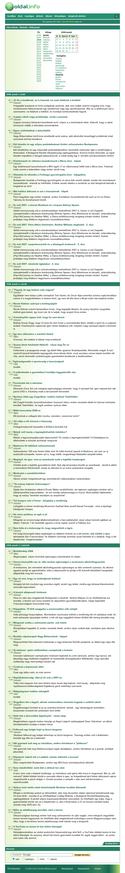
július (45, 49)
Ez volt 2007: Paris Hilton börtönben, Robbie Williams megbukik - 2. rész (53, 224)
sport (58, 84)
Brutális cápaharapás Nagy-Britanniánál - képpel (40, 636)
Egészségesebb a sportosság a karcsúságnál (38, 361)
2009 (39, 42)
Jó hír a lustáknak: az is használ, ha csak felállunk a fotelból (46, 100)
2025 (39, 79)
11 (70, 42)
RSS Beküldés (13, 869)
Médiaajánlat (67, 869)
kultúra (59, 72)
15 (60, 45)
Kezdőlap (11, 16)
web (17, 859)
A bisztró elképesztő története (30, 592)
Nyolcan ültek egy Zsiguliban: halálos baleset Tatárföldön (45, 396)
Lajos (63, 22)
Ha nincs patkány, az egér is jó (30, 514)
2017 (39, 60)
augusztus (47, 51)
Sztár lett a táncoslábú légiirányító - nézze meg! (39, 716)
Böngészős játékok (77, 16)
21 (57, 48)
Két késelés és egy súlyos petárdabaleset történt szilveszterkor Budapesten (55, 144)
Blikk (16, 336)
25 (70, 48)
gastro (58, 77)
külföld (58, 63)
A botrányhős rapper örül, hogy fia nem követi (38, 317)
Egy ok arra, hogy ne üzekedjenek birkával (36, 578)
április (46, 42)
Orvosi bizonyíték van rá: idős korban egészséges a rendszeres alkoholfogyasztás (59, 562)
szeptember (48, 53)
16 (63, 45)
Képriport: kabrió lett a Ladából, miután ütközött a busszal (45, 757)
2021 (39, 69)
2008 (39, 40)
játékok (53, 859)
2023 (39, 74)
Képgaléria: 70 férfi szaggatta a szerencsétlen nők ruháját (45, 609)
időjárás (59, 88)
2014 (39, 53)
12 (73, 42)
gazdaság (60, 66)
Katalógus (29, 16)
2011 (39, 47)
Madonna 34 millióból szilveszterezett (34, 445)
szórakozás (61, 82)
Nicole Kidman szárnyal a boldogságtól (35, 303)
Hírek (20, 16)
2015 (39, 56)
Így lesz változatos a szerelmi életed (33, 334)
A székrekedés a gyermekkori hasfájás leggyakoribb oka (44, 372)
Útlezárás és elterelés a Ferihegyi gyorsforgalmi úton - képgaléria (49, 174)
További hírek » (112, 843)
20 (76, 45)
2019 (39, 65)
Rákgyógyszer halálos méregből (31, 691)
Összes (59, 59)
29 (60, 51)
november (47, 58)
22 (60, 48)
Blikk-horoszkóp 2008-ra (26, 410)
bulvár (58, 79)
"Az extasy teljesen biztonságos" (31, 484)
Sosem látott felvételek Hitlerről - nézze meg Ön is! (41, 344)
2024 (39, 76)
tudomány (60, 70)
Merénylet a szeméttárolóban (29, 473)
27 (76, 48)
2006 (39, 35)
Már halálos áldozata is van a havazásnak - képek (40, 191)
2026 (39, 81)
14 (57, 45)
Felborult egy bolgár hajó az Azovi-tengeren (37, 729)
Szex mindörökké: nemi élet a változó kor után (39, 767)
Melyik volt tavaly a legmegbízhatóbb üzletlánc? (40, 432)
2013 (39, 51)
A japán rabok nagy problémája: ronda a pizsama (40, 117)
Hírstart (97, 869)
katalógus (29, 859)
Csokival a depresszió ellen (28, 666)
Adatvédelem (84, 869)
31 (57, 39)
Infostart (17, 103)
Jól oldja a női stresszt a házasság (32, 421)
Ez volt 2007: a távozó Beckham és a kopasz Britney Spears (46, 205)
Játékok (39, 16)
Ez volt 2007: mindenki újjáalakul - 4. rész (36, 264)
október (46, 56)
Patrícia (71, 22)
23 (63, 48)
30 (63, 51)
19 (73, 45)
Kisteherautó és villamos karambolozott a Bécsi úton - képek (47, 161)
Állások (48, 16)
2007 (39, 37)
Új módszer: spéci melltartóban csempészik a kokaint (42, 650)
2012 (39, 49)
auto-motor (60, 86)
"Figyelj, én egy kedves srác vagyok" (34, 290)
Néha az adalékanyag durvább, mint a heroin (38, 810)
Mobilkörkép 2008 (23, 551)
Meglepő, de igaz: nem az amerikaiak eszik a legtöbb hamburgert (49, 459)
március (46, 40)
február (46, 37)
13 (76, 42)
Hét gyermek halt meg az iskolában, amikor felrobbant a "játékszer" (50, 743)
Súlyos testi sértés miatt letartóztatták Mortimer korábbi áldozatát (49, 787)
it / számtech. (61, 68)
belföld (59, 61)
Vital (15, 364)
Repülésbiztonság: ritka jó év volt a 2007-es (37, 677)
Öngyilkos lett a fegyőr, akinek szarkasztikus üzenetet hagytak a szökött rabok (57, 702)
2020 (39, 67)
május (46, 44)
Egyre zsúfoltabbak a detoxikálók (31, 130)
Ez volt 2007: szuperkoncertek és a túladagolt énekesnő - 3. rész (49, 244)
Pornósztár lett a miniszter (27, 383)
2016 (39, 58)
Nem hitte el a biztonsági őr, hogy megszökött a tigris (43, 528)
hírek (42, 859)
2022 (39, 72)
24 (67, 48)
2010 (39, 44)
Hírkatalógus (60, 16)
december (47, 60)
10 (67, 42)
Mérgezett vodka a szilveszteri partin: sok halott (40, 622)
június (46, 47)
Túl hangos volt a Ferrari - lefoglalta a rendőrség (40, 500)
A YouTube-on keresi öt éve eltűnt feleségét (37, 826)
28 (57, 51)
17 (67, 45)
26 (73, 48)
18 (70, 45)
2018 (39, 63)
